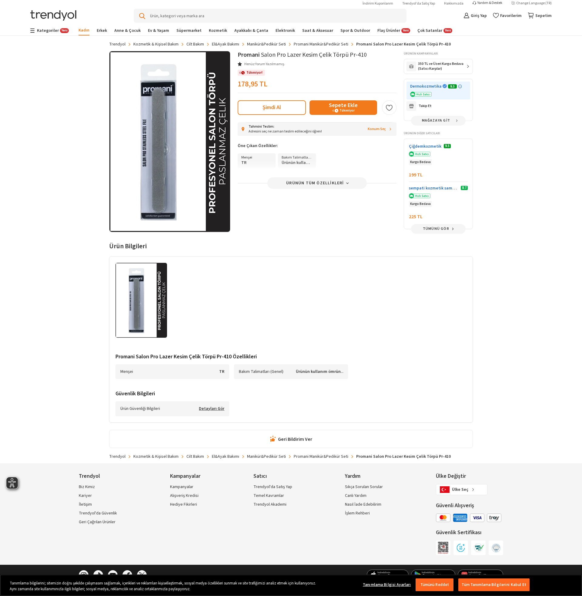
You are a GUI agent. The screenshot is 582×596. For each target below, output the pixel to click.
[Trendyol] (53, 16)
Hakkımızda (453, 3)
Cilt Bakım (195, 44)
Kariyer (85, 496)
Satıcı (260, 476)
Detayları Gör (211, 409)
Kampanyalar (181, 487)
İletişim (85, 504)
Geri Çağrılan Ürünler (97, 522)
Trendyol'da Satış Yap (418, 3)
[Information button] (460, 87)
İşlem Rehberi (357, 513)
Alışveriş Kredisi (184, 496)
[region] (291, 585)
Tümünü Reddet (434, 585)
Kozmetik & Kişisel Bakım (156, 44)
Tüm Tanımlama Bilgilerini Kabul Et (494, 585)
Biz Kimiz (87, 487)
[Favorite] (389, 107)
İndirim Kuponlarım (378, 3)
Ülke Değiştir (451, 476)
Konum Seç (377, 129)
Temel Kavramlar (268, 496)
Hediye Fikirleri (183, 504)
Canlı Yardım (355, 496)
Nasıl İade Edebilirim (363, 504)
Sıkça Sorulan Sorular (364, 487)
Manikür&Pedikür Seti (266, 44)
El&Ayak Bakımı (225, 44)
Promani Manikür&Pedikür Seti (321, 44)
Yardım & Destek (489, 3)
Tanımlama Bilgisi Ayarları (387, 585)
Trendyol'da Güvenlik (98, 513)
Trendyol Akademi (269, 504)
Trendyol (117, 44)
